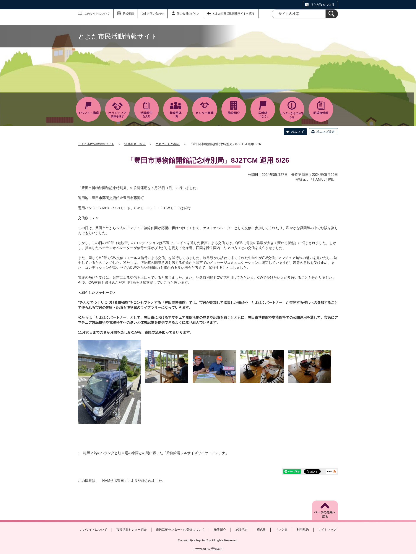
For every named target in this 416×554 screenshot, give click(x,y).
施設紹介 (220, 529)
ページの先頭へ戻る (325, 514)
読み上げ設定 (326, 131)
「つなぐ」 (262, 114)
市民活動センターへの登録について (180, 529)
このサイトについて (97, 13)
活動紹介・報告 (135, 144)
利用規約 (303, 529)
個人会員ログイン (188, 13)
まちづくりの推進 (168, 144)
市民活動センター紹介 (131, 529)
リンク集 (281, 529)
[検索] (331, 13)
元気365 (216, 549)
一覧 (175, 114)
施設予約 (241, 529)
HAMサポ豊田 (324, 179)
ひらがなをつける (322, 4)
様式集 (261, 529)
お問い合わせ (155, 13)
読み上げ (297, 131)
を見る (146, 114)
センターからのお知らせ (292, 115)
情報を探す (117, 114)
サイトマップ (327, 529)
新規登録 (128, 13)
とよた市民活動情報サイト (96, 144)
